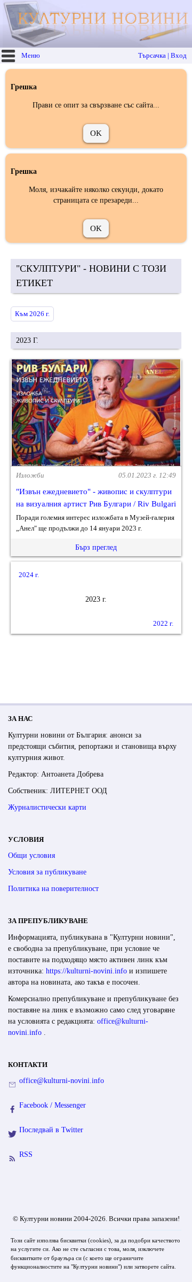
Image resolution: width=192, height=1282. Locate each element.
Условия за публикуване (47, 872)
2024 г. (29, 575)
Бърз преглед (96, 547)
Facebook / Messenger (52, 1105)
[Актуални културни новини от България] (97, 24)
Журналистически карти (47, 807)
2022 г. (163, 623)
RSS (26, 1154)
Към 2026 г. (32, 314)
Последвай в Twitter (51, 1130)
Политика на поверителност (53, 889)
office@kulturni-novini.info (61, 1081)
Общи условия (31, 855)
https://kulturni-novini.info (87, 971)
